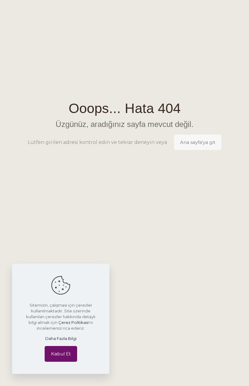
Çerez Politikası (73, 322)
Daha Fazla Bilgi (61, 338)
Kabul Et (61, 354)
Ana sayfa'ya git (197, 142)
